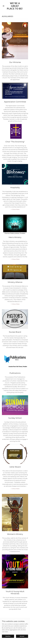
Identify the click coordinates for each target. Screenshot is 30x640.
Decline (8, 636)
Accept (22, 636)
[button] (4, 6)
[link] (15, 9)
